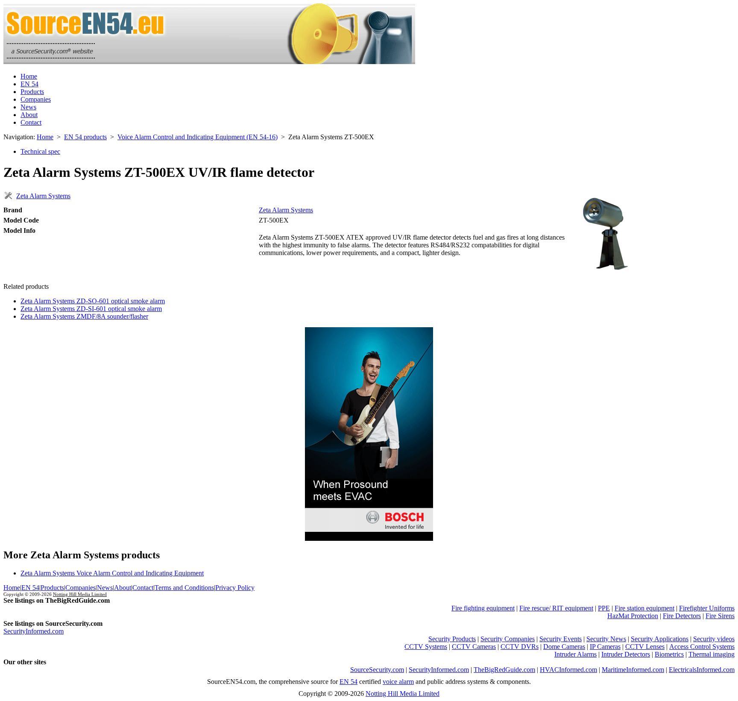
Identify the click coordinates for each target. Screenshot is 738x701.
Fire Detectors (682, 615)
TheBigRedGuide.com (504, 669)
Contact (30, 122)
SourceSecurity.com (377, 669)
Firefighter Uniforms (707, 608)
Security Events (560, 638)
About (29, 114)
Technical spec (40, 151)
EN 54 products (85, 137)
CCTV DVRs (520, 646)
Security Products (452, 638)
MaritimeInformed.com (633, 669)
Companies (35, 99)
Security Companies (507, 638)
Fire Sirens (720, 615)
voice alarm (398, 681)
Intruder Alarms (575, 654)
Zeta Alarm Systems (43, 195)
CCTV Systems (425, 646)
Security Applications (659, 638)
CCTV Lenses (645, 646)
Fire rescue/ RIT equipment (556, 608)
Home (28, 76)
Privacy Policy (235, 587)
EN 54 (29, 84)
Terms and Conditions (184, 587)
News (28, 107)
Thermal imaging (711, 654)
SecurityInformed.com (33, 631)
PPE (604, 608)
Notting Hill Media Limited (80, 594)
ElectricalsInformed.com (702, 669)
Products (32, 91)
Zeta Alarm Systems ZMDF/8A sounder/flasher (84, 316)
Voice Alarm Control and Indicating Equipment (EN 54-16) (197, 137)
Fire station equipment (644, 608)
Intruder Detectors (625, 654)
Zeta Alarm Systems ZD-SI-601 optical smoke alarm (91, 308)
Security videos (714, 638)
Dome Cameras (564, 646)
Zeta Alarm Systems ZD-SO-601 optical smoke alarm (92, 301)
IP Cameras (605, 646)
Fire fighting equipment (483, 608)
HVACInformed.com (568, 669)
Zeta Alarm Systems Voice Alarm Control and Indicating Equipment (112, 573)
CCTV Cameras (474, 646)
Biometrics (669, 654)
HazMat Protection (632, 615)
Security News (606, 638)
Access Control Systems (702, 646)
